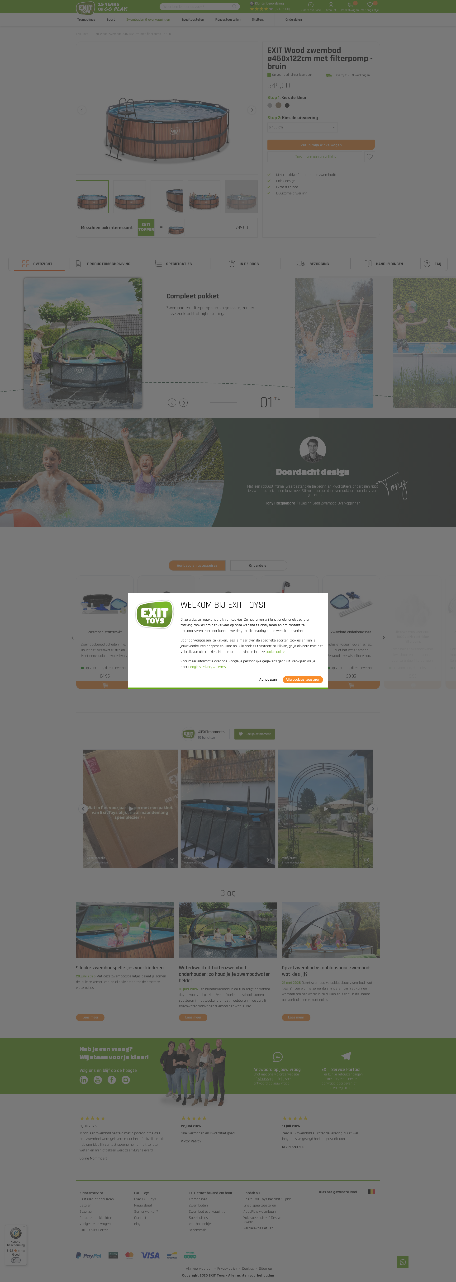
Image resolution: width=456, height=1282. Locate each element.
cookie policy (275, 651)
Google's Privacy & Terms (207, 667)
